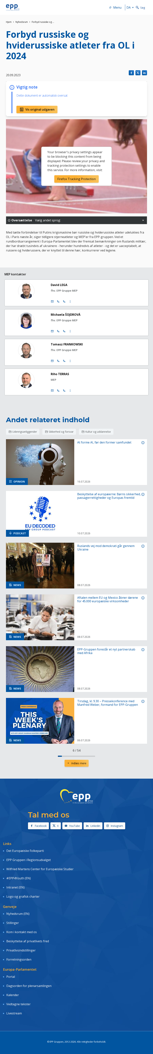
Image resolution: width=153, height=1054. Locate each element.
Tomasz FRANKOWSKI (67, 344)
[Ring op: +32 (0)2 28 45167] (58, 301)
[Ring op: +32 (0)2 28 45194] (58, 360)
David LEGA (59, 285)
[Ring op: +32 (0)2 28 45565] (58, 331)
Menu (117, 7)
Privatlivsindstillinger (21, 950)
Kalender (12, 995)
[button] (143, 220)
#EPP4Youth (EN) (18, 878)
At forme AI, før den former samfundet (104, 442)
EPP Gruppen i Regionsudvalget (28, 860)
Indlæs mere (78, 763)
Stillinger (12, 923)
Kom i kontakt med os (21, 932)
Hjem (9, 22)
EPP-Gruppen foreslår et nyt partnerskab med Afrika (106, 651)
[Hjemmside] (12, 7)
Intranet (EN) (15, 887)
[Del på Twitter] (137, 72)
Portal (10, 977)
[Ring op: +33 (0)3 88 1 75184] (64, 390)
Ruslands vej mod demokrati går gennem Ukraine (106, 547)
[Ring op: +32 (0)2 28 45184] (58, 390)
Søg (142, 7)
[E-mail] (52, 301)
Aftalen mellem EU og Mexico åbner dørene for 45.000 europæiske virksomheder (107, 599)
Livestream (14, 1013)
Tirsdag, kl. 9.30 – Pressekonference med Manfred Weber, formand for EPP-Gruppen (107, 703)
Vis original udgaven (39, 109)
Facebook (41, 826)
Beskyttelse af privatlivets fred (27, 941)
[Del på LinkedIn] (144, 72)
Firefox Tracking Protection (76, 179)
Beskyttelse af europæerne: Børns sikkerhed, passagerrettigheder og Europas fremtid (109, 496)
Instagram (117, 826)
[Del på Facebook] (131, 72)
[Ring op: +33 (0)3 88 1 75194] (64, 360)
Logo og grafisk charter (23, 896)
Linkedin (95, 826)
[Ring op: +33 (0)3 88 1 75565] (64, 331)
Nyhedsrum (21, 22)
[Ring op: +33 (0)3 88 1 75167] (64, 301)
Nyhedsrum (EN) (17, 914)
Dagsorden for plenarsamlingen (28, 986)
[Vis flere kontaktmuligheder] (70, 301)
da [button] (129, 7)
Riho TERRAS (60, 374)
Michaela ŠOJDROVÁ (65, 315)
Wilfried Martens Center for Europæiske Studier (40, 869)
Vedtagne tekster (18, 1004)
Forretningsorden (18, 959)
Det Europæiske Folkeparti (25, 851)
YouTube (74, 826)
